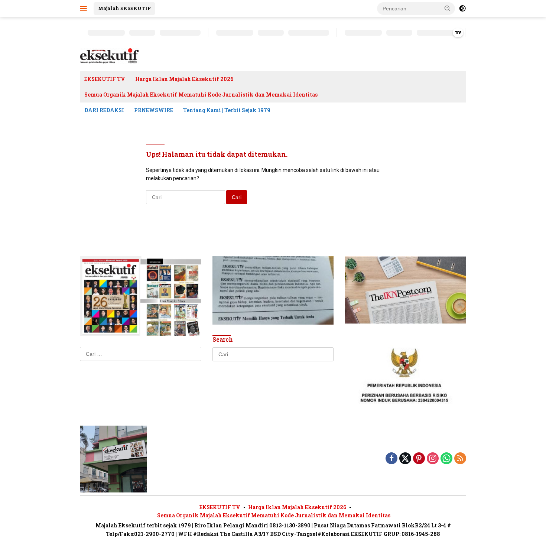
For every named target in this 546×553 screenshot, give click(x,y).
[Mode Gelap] (462, 8)
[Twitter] (405, 458)
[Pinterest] (419, 458)
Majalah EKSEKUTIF (124, 8)
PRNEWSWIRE (153, 110)
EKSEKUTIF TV (104, 78)
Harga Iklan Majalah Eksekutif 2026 (184, 78)
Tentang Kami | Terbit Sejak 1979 (226, 110)
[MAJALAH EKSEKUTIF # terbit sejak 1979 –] (109, 56)
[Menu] (85, 8)
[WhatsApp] (446, 458)
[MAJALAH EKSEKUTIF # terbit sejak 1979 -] (113, 458)
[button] (447, 8)
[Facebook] (391, 458)
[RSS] (460, 458)
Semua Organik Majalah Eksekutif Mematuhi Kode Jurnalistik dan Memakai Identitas (201, 94)
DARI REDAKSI (104, 110)
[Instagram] (433, 458)
